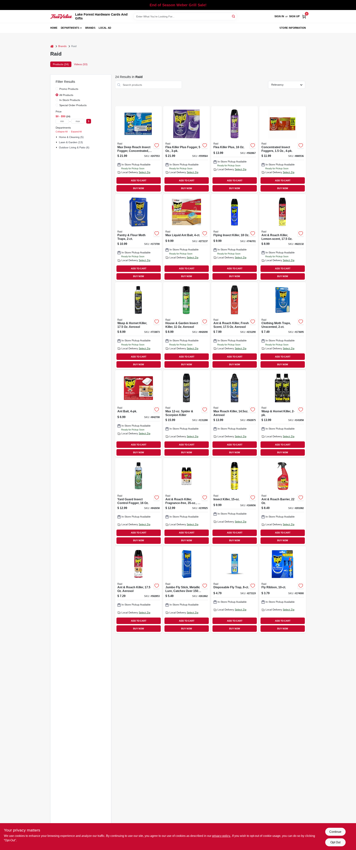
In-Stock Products (69, 100)
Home (54, 27)
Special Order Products (73, 105)
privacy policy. (221, 835)
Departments (70, 27)
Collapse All (62, 131)
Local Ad (105, 27)
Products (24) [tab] (61, 64)
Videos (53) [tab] (81, 64)
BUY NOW (138, 188)
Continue (335, 831)
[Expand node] (57, 137)
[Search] (233, 16)
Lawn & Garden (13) (71, 142)
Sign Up (294, 16)
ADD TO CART (138, 180)
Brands (90, 27)
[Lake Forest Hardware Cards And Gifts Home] (61, 16)
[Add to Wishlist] (157, 145)
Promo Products (68, 89)
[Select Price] (88, 121)
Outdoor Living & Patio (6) (74, 147)
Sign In (279, 16)
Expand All (76, 131)
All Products (66, 95)
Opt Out (335, 842)
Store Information (292, 27)
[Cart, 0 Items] (304, 16)
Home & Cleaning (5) (71, 137)
